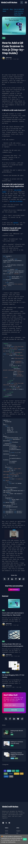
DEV (17, 833)
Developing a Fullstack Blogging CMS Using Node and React (17, 754)
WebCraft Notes (9, 2)
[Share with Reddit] (23, 579)
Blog (11, 9)
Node (16, 758)
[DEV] (3, 822)
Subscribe (14, 710)
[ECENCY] (9, 822)
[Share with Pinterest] (16, 579)
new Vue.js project (16, 201)
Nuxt (12, 745)
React (12, 758)
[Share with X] (4, 579)
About (6, 833)
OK (24, 839)
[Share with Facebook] (8, 579)
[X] (6, 822)
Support (18, 831)
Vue (4, 38)
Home (6, 831)
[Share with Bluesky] (19, 579)
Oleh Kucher (9, 57)
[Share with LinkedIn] (12, 579)
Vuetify (15, 222)
